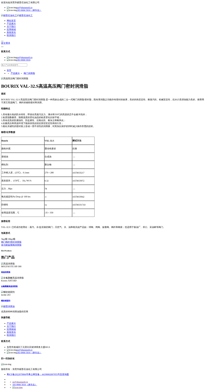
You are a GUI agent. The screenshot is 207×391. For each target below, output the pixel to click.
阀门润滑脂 (29, 73)
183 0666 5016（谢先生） (29, 10)
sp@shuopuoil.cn (24, 7)
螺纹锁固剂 (5, 301)
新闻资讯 (11, 32)
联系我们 (11, 35)
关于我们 (11, 26)
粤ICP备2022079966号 (17, 374)
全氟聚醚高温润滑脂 (9, 286)
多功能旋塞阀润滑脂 (11, 245)
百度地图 (64, 374)
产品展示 (11, 23)
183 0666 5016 (23, 60)
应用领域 (11, 29)
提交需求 (5, 43)
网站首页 (11, 20)
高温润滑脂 (5, 272)
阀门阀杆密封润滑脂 (11, 242)
